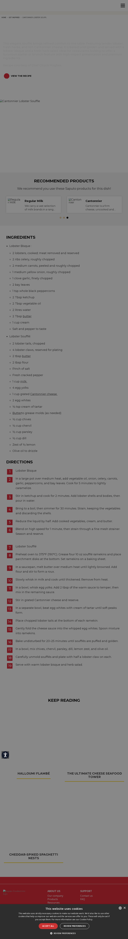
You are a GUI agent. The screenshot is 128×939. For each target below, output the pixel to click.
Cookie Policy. (86, 919)
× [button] (124, 908)
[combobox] (120, 908)
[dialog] (64, 921)
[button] (64, 933)
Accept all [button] (48, 926)
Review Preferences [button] (75, 926)
